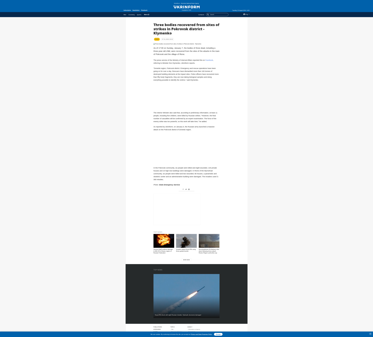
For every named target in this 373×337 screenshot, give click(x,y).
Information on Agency (194, 329)
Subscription (127, 10)
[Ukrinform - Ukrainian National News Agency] (186, 7)
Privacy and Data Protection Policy (201, 334)
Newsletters (135, 10)
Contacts (201, 15)
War (125, 15)
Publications (157, 327)
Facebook (209, 60)
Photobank (144, 10)
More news (186, 259)
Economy (132, 15)
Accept (218, 334)
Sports (139, 15)
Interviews (157, 329)
